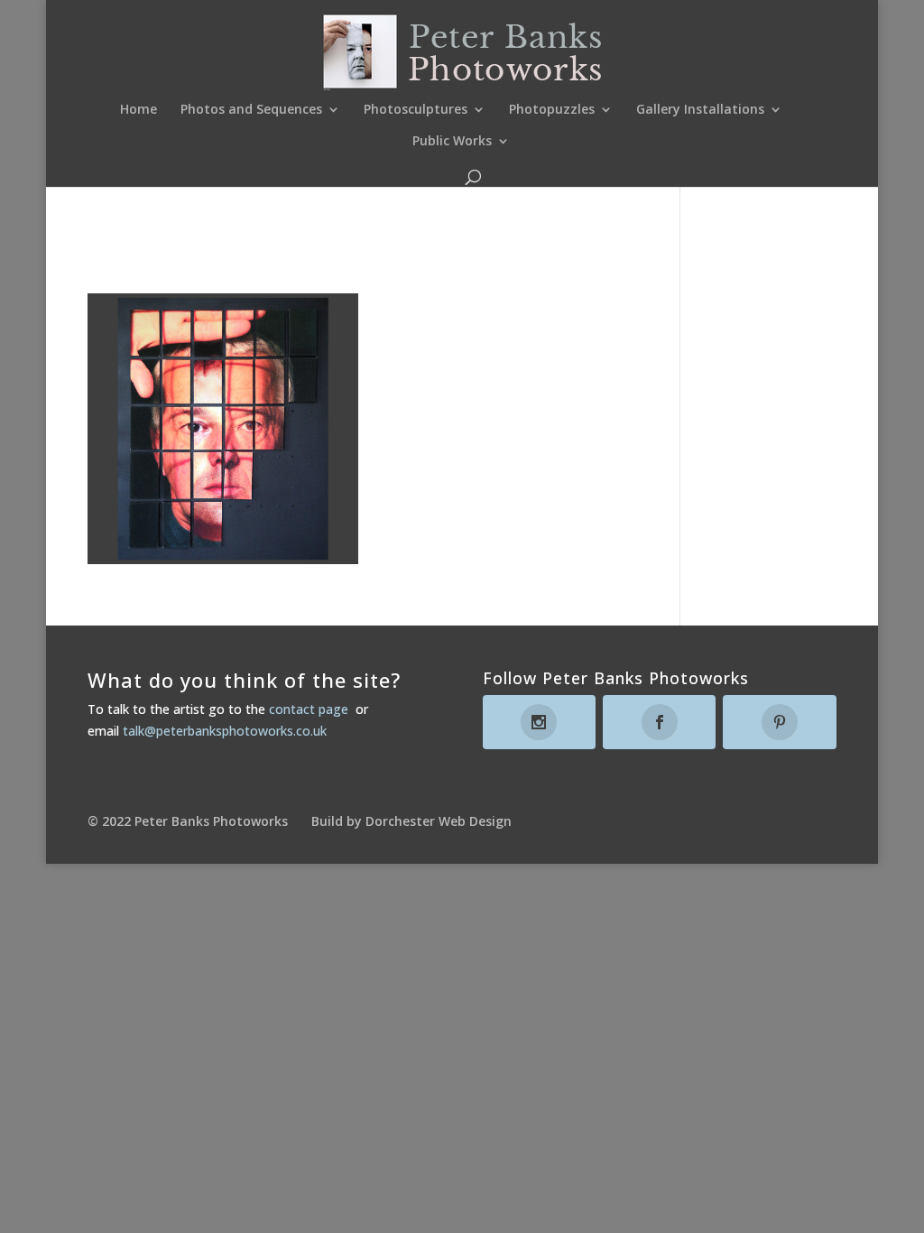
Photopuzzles (552, 110)
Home (138, 110)
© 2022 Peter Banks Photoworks (188, 821)
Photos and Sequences (251, 110)
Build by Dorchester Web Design (411, 821)
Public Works (452, 141)
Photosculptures (415, 110)
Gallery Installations (700, 110)
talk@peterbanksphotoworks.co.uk (225, 730)
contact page (308, 709)
